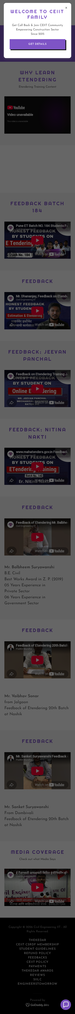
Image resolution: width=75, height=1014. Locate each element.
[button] (65, 1004)
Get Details (37, 44)
